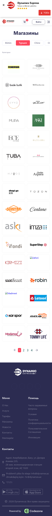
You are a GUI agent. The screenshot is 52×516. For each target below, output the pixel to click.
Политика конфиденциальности (39, 421)
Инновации (34, 437)
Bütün (8, 42)
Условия (32, 414)
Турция (23, 42)
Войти (38, 21)
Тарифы (6, 416)
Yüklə (46, 12)
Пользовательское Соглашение (37, 430)
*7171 (9, 482)
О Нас (5, 405)
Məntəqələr (8, 437)
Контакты (7, 432)
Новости (6, 426)
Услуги (5, 410)
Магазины (7, 421)
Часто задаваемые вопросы (37, 407)
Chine (37, 42)
